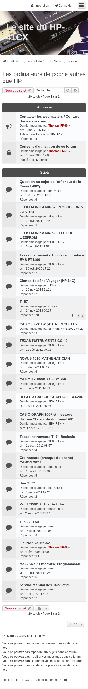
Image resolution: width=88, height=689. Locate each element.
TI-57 (24, 302)
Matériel (41, 160)
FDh (51, 285)
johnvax (53, 191)
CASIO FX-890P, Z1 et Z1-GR (43, 379)
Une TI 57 (27, 483)
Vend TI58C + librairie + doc (42, 504)
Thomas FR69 (58, 125)
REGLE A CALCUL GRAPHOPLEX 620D (51, 397)
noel (51, 526)
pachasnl (54, 509)
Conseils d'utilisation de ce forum (48, 146)
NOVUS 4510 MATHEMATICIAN (45, 358)
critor (51, 306)
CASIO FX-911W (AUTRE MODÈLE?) (49, 324)
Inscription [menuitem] (42, 5)
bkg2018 (54, 488)
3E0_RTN (55, 242)
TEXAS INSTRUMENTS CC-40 (43, 341)
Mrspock (54, 216)
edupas (53, 467)
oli (50, 328)
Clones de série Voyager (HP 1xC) (47, 281)
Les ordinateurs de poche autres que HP (44, 77)
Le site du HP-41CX (35, 32)
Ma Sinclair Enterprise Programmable (50, 564)
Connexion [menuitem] (66, 5)
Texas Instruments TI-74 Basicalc (47, 437)
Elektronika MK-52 (35, 543)
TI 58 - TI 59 (29, 522)
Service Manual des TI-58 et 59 (45, 585)
